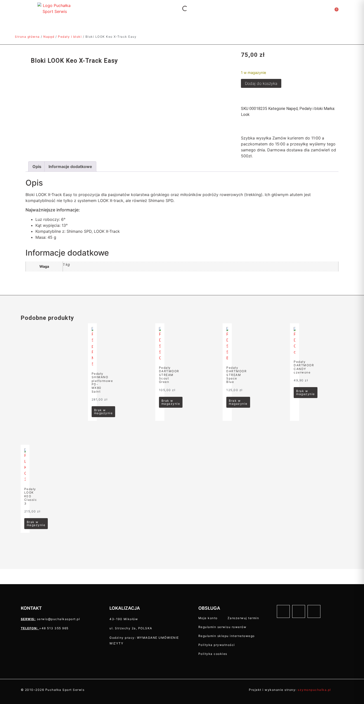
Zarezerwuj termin (243, 618)
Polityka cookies (212, 654)
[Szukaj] (181, 8)
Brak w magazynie (103, 411)
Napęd (48, 36)
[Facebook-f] (283, 611)
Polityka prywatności (216, 645)
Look (245, 114)
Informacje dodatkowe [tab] (70, 166)
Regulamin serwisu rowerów (222, 627)
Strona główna (27, 36)
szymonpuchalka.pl (314, 690)
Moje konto (208, 618)
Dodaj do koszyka (261, 83)
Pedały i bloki (70, 36)
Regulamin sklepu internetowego (226, 636)
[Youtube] (314, 611)
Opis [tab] (36, 166)
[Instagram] (298, 611)
